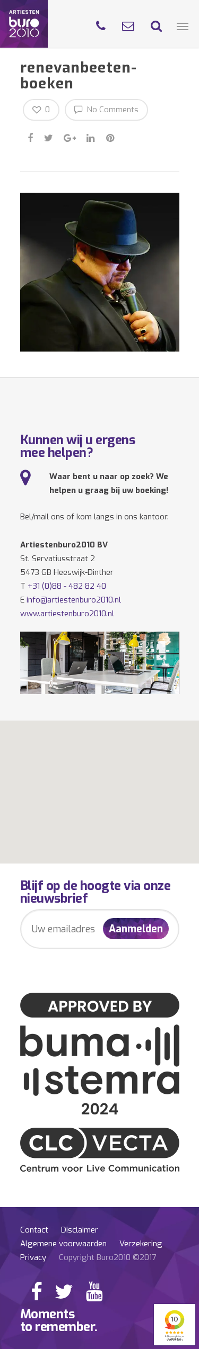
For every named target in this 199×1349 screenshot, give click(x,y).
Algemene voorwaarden (63, 1243)
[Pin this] (111, 136)
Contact (34, 1230)
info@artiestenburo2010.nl (74, 600)
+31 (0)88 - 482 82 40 (67, 586)
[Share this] (31, 136)
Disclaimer (79, 1230)
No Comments (111, 109)
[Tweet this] (49, 136)
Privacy (33, 1257)
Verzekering (140, 1243)
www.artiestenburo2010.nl (67, 613)
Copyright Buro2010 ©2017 (107, 1257)
